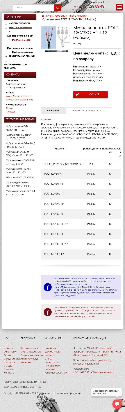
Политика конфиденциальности (57, 371)
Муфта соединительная (20, 48)
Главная (8, 348)
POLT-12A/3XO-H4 (54, 204)
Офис (9, 108)
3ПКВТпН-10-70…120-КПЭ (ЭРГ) (62, 164)
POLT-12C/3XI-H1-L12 (56, 224)
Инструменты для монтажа (15, 66)
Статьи (48, 359)
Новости (49, 355)
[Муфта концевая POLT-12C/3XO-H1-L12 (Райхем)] (56, 40)
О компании (10, 352)
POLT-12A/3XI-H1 (53, 174)
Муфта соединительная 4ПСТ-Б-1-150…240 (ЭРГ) (21, 193)
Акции (7, 355)
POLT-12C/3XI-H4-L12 (56, 244)
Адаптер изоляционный (20, 36)
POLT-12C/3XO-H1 (54, 254)
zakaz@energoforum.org (19, 96)
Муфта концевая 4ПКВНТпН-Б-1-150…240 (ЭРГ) (20, 162)
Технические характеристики (86, 111)
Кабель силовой (19, 24)
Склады (10, 112)
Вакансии (9, 369)
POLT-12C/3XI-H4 (53, 234)
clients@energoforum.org (19, 100)
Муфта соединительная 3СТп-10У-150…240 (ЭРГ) (18, 184)
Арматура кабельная (21, 56)
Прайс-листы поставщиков (52, 364)
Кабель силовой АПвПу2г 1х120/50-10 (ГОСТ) (18, 137)
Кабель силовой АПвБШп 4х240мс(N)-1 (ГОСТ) (18, 128)
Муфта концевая (21, 40)
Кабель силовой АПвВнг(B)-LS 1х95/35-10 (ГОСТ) (20, 145)
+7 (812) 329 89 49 (89, 6)
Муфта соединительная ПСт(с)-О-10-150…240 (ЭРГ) (20, 154)
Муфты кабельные (20, 28)
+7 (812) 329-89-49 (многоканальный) (93, 372)
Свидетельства (12, 359)
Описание (53, 111)
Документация (53, 352)
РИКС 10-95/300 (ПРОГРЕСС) (20, 178)
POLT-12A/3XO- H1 (54, 194)
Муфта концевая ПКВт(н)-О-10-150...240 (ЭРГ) (18, 171)
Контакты (9, 373)
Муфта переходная (22, 52)
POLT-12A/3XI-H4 (53, 184)
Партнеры (9, 362)
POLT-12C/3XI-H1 (53, 214)
